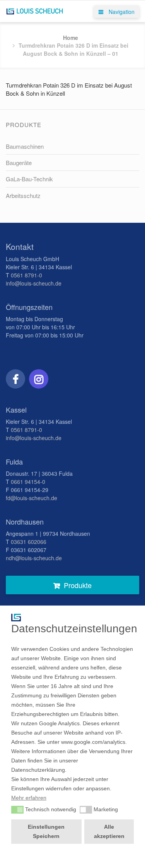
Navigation (121, 11)
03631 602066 (28, 541)
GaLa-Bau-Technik (29, 179)
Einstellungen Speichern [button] (46, 831)
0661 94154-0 (28, 481)
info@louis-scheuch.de (33, 283)
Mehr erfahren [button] (28, 798)
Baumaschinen (25, 146)
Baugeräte (19, 162)
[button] (17, 810)
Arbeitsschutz (23, 195)
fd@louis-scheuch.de (31, 498)
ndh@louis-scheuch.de (34, 558)
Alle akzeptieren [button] (109, 831)
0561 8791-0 (26, 275)
